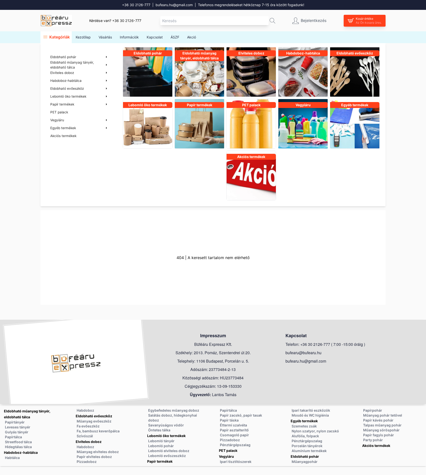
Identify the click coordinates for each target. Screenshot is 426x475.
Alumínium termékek (309, 451)
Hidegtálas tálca (18, 447)
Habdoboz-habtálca (21, 452)
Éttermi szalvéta (233, 425)
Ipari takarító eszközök (311, 410)
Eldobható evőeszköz (94, 416)
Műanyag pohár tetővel (382, 415)
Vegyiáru (226, 456)
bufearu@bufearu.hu (303, 352)
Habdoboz (85, 410)
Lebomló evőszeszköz (167, 456)
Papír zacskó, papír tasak (241, 415)
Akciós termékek (63, 136)
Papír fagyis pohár (378, 435)
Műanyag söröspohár (381, 430)
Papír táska (229, 420)
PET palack (59, 112)
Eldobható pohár (305, 456)
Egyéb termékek (304, 421)
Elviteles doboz (89, 442)
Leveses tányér (17, 427)
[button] (272, 21)
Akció (191, 37)
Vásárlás (105, 37)
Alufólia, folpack (305, 436)
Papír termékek (160, 461)
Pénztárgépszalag (235, 445)
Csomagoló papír (234, 435)
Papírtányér (15, 422)
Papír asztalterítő (234, 430)
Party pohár (373, 440)
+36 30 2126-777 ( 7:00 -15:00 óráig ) (332, 344)
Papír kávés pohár (378, 420)
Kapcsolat (155, 37)
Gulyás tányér (16, 432)
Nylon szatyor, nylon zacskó (315, 431)
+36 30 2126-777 (136, 5)
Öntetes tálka (159, 430)
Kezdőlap (83, 37)
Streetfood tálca (18, 442)
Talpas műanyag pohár (382, 425)
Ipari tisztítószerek (235, 461)
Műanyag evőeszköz (94, 421)
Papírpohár (372, 410)
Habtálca (12, 458)
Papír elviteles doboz (94, 457)
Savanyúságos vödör (166, 425)
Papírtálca (13, 437)
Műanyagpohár (305, 461)
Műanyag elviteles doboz (98, 452)
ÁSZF (175, 37)
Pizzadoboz (87, 461)
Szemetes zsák (304, 426)
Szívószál (85, 436)
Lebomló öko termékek (166, 436)
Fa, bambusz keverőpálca (98, 431)
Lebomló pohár (161, 446)
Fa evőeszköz (88, 426)
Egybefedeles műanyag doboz (173, 410)
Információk (129, 37)
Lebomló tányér (161, 441)
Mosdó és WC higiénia (310, 415)
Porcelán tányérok (307, 446)
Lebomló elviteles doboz (168, 451)
